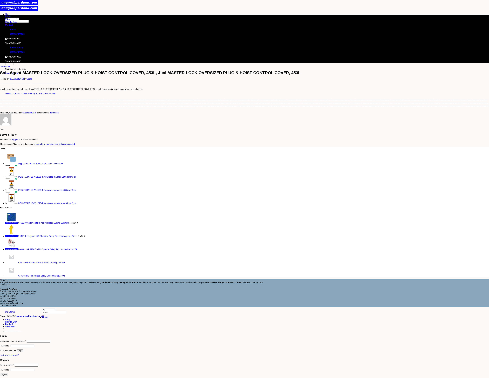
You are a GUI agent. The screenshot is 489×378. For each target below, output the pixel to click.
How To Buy (11, 22)
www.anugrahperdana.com (29, 316)
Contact (9, 25)
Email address (7, 365)
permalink (54, 113)
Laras (29, 79)
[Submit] (43, 315)
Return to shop (16, 47)
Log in (20, 351)
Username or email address (13, 341)
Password (5, 346)
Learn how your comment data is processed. (55, 144)
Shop (7, 19)
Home (8, 16)
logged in (16, 140)
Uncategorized (5, 66)
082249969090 (14, 43)
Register (4, 375)
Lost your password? (9, 355)
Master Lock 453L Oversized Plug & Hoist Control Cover (30, 93)
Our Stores (10, 312)
